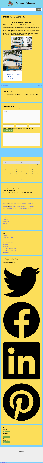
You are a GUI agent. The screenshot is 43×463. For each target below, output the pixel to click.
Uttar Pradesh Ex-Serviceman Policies (10, 250)
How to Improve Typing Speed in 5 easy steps (11, 95)
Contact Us (24, 448)
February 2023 (5, 227)
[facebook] (21, 338)
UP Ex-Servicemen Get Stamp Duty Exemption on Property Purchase (21, 203)
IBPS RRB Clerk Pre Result (15, 19)
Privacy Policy (21, 451)
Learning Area (5, 185)
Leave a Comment (6, 19)
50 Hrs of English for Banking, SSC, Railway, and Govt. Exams (14, 188)
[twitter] (21, 300)
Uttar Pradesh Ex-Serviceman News (9, 248)
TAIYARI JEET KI (23, 19)
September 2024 (6, 221)
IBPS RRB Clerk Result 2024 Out (9, 190)
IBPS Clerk (5, 235)
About (18, 448)
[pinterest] (21, 421)
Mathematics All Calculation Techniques (10, 195)
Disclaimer (21, 450)
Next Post (39, 85)
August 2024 (5, 223)
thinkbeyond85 (5, 206)
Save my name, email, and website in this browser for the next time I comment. (18, 128)
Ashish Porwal (5, 203)
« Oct (21, 179)
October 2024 (5, 219)
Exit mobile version (3, 462)
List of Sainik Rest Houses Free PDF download (19, 210)
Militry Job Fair (5, 240)
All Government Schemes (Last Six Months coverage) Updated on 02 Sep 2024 (17, 192)
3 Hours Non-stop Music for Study (30, 94)
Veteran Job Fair (6, 252)
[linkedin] (21, 381)
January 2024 (5, 225)
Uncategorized (5, 246)
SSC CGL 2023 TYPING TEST (14, 97)
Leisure (30, 96)
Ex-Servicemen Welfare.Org (24, 3)
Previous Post (4, 85)
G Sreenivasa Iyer (6, 210)
